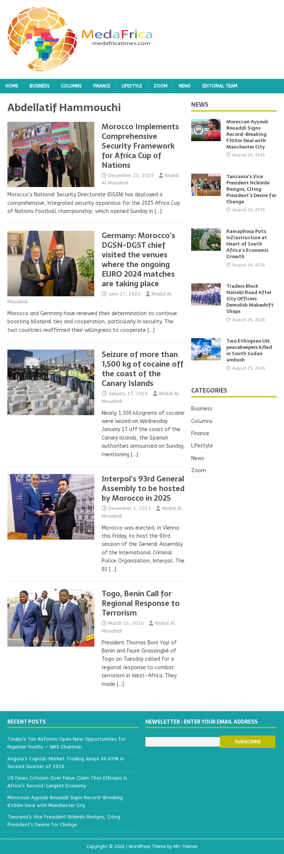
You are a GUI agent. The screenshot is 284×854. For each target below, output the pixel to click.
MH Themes (185, 846)
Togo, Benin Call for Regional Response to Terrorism (141, 603)
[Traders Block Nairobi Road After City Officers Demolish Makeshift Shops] (206, 301)
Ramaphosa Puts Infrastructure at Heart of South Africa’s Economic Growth (247, 243)
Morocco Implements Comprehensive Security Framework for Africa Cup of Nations (140, 146)
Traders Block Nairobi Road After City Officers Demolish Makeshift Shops (250, 298)
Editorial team (219, 86)
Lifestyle (132, 86)
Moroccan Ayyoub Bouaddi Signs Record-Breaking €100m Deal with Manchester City (247, 134)
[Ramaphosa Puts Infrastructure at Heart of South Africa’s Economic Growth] (206, 246)
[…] (158, 211)
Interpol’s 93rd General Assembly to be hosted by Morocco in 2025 (143, 488)
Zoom (160, 86)
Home (12, 86)
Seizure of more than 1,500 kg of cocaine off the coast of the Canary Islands (142, 368)
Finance (101, 86)
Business (40, 86)
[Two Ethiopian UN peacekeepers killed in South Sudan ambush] (206, 356)
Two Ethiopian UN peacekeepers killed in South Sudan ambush (249, 350)
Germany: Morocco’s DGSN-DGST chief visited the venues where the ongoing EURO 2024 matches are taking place (138, 260)
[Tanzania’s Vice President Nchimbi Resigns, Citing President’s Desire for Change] (206, 192)
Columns (71, 86)
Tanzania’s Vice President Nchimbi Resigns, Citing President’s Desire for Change (251, 189)
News (185, 86)
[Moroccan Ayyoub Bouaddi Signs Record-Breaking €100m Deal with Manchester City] (206, 137)
